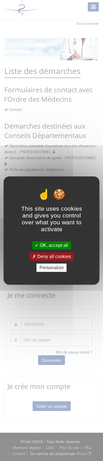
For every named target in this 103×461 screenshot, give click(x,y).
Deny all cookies (53, 256)
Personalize (51, 267)
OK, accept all (53, 245)
